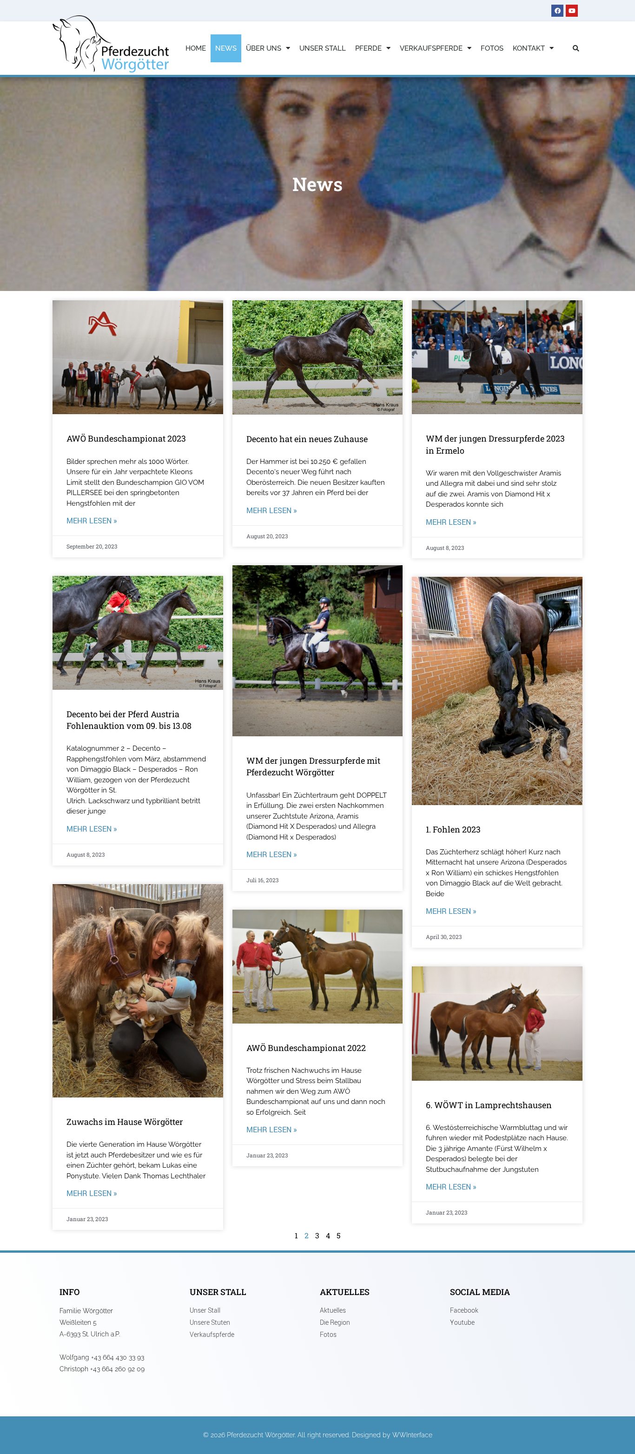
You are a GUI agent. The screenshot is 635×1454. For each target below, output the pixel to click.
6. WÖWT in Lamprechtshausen (489, 1104)
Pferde (368, 48)
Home (195, 48)
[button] (575, 48)
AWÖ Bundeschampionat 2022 (306, 1047)
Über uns (263, 48)
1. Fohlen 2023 (453, 829)
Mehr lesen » (91, 521)
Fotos (492, 48)
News (226, 48)
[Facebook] (557, 11)
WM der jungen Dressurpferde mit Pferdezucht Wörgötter (313, 766)
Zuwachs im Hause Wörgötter (124, 1121)
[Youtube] (572, 11)
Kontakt (529, 48)
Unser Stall (322, 48)
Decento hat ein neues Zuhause (307, 438)
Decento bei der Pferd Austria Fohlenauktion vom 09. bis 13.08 (129, 719)
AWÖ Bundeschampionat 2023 (126, 438)
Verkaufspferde (431, 48)
